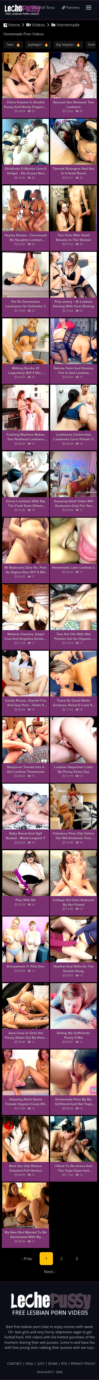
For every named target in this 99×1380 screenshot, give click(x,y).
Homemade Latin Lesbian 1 (73, 567)
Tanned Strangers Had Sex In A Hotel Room (73, 171)
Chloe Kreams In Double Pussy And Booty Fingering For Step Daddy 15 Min (25, 104)
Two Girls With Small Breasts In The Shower (73, 237)
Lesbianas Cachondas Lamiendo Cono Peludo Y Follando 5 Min (73, 437)
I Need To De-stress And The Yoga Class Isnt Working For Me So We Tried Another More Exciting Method (73, 1168)
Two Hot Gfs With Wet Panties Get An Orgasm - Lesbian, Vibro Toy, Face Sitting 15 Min (73, 636)
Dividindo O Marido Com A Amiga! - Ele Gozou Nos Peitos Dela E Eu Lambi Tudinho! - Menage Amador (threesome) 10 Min (25, 171)
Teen (13, 44)
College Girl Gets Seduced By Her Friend (73, 902)
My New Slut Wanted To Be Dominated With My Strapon (26, 1234)
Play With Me (25, 900)
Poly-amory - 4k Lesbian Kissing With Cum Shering (73, 304)
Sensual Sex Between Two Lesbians (73, 104)
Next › (49, 1271)
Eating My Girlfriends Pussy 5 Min (73, 1035)
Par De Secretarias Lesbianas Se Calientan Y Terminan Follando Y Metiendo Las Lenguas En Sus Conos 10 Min (25, 304)
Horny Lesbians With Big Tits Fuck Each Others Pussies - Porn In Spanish (25, 503)
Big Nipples (68, 44)
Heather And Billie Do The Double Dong (73, 968)
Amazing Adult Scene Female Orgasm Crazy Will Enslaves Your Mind (25, 1101)
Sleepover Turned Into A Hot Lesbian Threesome (25, 769)
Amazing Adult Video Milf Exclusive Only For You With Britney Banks (73, 503)
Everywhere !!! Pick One (25, 966)
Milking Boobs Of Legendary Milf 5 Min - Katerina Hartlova (25, 370)
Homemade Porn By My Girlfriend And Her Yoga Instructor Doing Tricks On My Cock (73, 1101)
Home (13, 25)
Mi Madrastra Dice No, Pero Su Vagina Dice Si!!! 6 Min (25, 570)
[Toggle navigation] (88, 7)
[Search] (21, 7)
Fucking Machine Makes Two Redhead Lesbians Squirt (25, 437)
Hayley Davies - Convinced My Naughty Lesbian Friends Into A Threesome (26, 237)
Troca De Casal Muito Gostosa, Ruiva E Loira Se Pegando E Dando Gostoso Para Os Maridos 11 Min (73, 703)
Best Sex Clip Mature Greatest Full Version (25, 1168)
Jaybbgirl (38, 44)
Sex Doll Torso (43, 7)
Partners (72, 7)
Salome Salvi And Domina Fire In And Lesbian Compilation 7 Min (73, 370)
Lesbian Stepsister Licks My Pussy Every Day (73, 769)
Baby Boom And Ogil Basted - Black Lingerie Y (25, 836)
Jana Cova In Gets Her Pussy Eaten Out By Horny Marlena (26, 1035)
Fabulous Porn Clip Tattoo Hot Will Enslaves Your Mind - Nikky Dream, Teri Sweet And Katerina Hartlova (73, 836)
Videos (38, 25)
